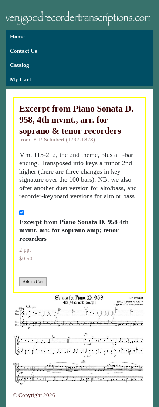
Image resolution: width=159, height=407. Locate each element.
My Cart (20, 79)
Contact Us (23, 51)
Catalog (19, 65)
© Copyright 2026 (34, 395)
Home (17, 37)
